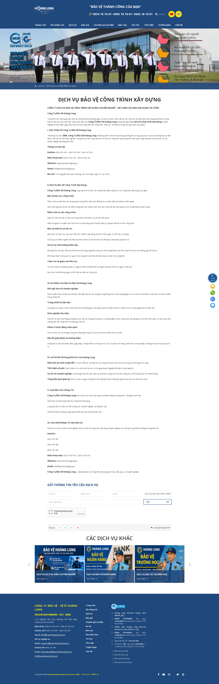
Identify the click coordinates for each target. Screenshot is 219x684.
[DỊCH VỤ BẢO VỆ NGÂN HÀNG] (109, 564)
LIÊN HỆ (178, 25)
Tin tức (89, 639)
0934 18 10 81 (102, 14)
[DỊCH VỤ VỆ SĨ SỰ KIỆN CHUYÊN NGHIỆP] (59, 564)
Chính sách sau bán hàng (123, 662)
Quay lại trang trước (162, 527)
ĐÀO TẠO (122, 25)
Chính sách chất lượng (122, 659)
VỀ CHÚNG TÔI (57, 25)
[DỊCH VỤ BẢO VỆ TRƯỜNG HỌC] (159, 564)
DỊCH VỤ (73, 25)
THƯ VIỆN (148, 25)
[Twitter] (71, 528)
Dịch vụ (41, 86)
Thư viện (90, 643)
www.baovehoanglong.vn (67, 163)
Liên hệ (89, 651)
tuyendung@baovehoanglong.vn (56, 651)
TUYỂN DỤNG (164, 25)
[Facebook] (59, 528)
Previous (29, 564)
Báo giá (89, 618)
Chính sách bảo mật (121, 655)
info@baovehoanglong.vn (53, 634)
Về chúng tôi (91, 609)
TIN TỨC (135, 25)
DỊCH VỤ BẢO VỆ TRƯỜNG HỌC (152, 574)
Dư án (88, 626)
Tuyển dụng (91, 647)
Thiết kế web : (86, 674)
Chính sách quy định (121, 651)
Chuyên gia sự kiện (94, 622)
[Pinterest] (78, 528)
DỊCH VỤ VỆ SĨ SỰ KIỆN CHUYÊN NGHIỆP (56, 574)
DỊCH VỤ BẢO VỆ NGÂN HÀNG (101, 574)
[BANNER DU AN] (109, 59)
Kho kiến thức (92, 634)
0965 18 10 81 (122, 14)
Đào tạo (89, 630)
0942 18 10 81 (143, 14)
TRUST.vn (95, 674)
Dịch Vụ (89, 613)
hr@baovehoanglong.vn (46, 656)
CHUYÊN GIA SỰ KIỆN (104, 25)
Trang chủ (90, 605)
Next (190, 564)
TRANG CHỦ (40, 25)
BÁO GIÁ (85, 25)
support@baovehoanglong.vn (55, 643)
